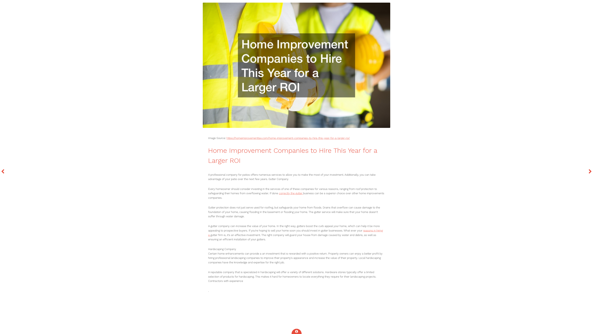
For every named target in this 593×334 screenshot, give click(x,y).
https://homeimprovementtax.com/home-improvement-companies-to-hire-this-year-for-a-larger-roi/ (288, 138)
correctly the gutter (291, 193)
